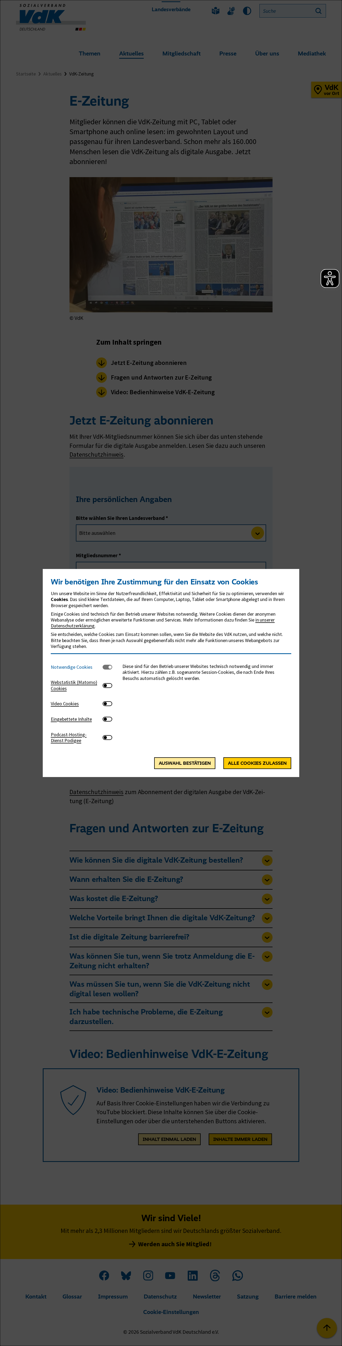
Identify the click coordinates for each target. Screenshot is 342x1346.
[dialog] (171, 673)
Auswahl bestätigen (185, 763)
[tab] (77, 667)
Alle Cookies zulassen (257, 763)
